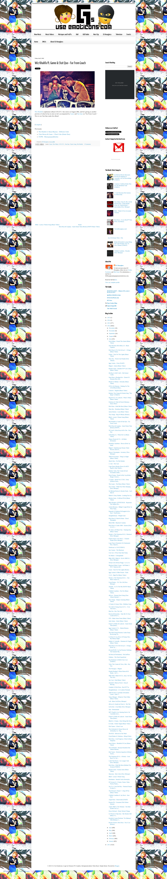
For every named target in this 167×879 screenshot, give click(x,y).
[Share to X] (39, 144)
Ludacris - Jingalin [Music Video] (118, 390)
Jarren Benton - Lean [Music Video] (119, 412)
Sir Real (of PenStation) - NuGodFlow (119, 654)
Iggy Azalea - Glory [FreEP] (116, 363)
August (111, 336)
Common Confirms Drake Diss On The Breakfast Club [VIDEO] (122, 185)
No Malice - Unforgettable (116, 555)
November (112, 331)
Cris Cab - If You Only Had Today (118, 553)
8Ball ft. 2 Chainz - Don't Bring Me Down (120, 721)
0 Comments (88, 144)
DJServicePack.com (113, 297)
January (111, 841)
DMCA (44, 42)
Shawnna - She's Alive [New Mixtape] (119, 774)
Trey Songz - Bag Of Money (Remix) (119, 414)
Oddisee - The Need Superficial (117, 657)
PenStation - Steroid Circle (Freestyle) (119, 779)
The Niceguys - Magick (115, 668)
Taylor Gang (73, 144)
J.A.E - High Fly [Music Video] (117, 575)
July (110, 339)
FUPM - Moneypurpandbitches (48, 137)
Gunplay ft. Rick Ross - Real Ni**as (119, 687)
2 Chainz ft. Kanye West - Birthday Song (120, 604)
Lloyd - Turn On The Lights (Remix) (119, 570)
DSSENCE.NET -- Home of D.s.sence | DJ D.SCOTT (118, 291)
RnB (77, 34)
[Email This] (36, 144)
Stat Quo (80, 114)
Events (129, 34)
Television (119, 34)
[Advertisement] (66, 51)
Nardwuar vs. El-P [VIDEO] (117, 547)
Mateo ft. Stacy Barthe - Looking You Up (120, 495)
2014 (108, 320)
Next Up (96, 34)
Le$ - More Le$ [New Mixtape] (117, 701)
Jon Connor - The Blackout (116, 550)
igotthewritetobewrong (113, 295)
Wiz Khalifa (38, 112)
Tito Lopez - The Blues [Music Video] (119, 484)
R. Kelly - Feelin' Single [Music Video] (119, 723)
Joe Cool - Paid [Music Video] (117, 680)
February (111, 838)
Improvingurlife (111, 306)
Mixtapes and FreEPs (65, 34)
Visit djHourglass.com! (120, 229)
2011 (108, 844)
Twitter (130, 270)
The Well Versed (112, 308)
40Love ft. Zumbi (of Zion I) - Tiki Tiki (119, 704)
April (110, 833)
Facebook (108, 272)
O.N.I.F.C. (61, 144)
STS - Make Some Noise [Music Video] (120, 618)
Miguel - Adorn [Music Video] (117, 366)
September (112, 333)
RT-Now (109, 300)
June (110, 827)
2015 (108, 317)
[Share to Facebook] (41, 144)
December (112, 328)
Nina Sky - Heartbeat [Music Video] (119, 409)
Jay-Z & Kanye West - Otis (115, 238)
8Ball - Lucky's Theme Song (117, 776)
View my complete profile (112, 282)
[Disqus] (67, 172)
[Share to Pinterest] (43, 144)
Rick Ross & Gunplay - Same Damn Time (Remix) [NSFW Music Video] (79, 226)
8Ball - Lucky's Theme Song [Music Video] (47, 224)
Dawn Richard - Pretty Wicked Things (119, 811)
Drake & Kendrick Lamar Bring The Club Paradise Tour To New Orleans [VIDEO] (123, 243)
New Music (37, 34)
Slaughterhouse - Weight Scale (117, 515)
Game (72, 114)
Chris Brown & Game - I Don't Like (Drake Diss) (54, 134)
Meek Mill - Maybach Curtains (117, 523)
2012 (108, 325)
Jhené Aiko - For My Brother (117, 461)
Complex (38, 124)
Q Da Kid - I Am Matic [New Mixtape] (119, 707)
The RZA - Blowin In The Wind (118, 733)
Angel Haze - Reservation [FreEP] (118, 799)
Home (36, 42)
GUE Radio (86, 34)
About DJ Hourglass (56, 42)
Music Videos (49, 34)
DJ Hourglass (107, 34)
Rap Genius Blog (112, 303)
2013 (108, 323)
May (110, 830)
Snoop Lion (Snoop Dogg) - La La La (119, 562)
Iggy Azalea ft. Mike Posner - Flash (118, 572)
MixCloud (116, 272)
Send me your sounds (115, 159)
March (111, 836)
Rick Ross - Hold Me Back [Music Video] (120, 406)
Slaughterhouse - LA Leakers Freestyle (119, 690)
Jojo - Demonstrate (114, 709)
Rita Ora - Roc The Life (115, 611)
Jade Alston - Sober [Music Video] (118, 621)
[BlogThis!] (38, 144)
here (115, 279)
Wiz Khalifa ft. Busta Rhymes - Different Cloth (54, 132)
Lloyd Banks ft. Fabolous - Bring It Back (120, 736)
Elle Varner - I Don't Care (116, 726)
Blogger (117, 866)
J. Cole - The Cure (114, 464)
